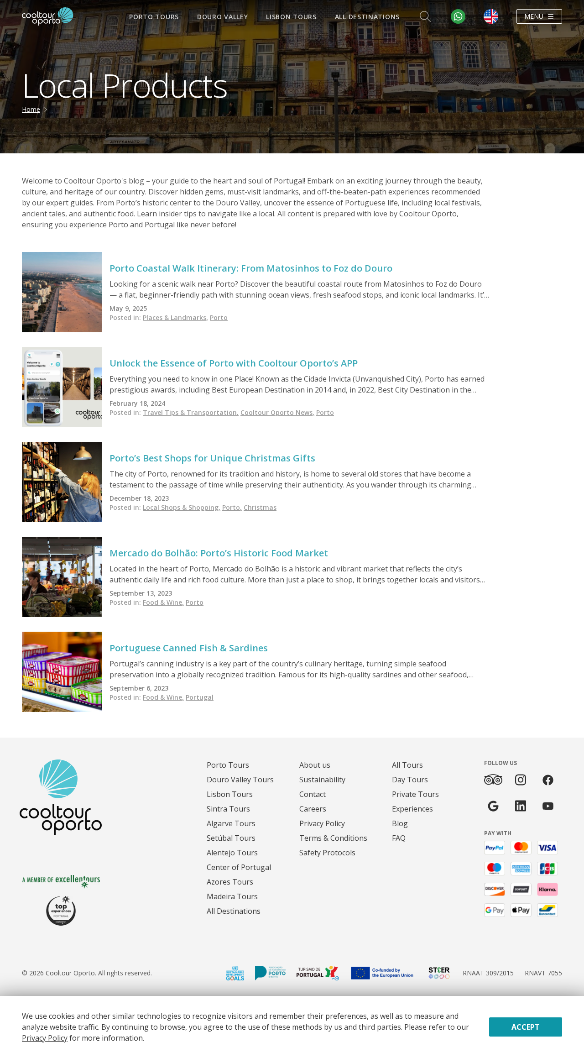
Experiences (412, 809)
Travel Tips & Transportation (191, 412)
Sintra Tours (228, 809)
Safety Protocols (327, 853)
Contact (312, 794)
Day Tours (410, 780)
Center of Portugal (239, 867)
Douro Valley (222, 16)
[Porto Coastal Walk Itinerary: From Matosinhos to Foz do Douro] (62, 292)
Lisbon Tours (291, 16)
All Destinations (367, 16)
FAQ (399, 838)
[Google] (493, 805)
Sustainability (322, 780)
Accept (525, 1027)
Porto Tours (154, 16)
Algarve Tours (231, 823)
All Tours (407, 765)
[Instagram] (520, 779)
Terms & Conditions (333, 838)
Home (31, 109)
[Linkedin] (520, 805)
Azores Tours (230, 882)
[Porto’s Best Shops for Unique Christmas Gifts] (62, 482)
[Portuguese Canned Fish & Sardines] (62, 672)
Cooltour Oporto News (277, 412)
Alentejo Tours (232, 853)
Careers (312, 809)
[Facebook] (548, 779)
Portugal (200, 697)
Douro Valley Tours (240, 780)
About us (314, 765)
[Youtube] (548, 805)
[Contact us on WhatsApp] (458, 16)
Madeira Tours (232, 896)
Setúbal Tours (231, 838)
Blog (400, 823)
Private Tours (415, 794)
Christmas (260, 507)
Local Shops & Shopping (181, 507)
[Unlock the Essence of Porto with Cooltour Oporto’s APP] (62, 387)
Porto (219, 317)
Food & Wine (163, 602)
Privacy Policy (322, 823)
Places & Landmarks (175, 317)
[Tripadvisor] (493, 779)
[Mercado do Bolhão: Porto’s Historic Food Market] (62, 577)
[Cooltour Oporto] (47, 16)
